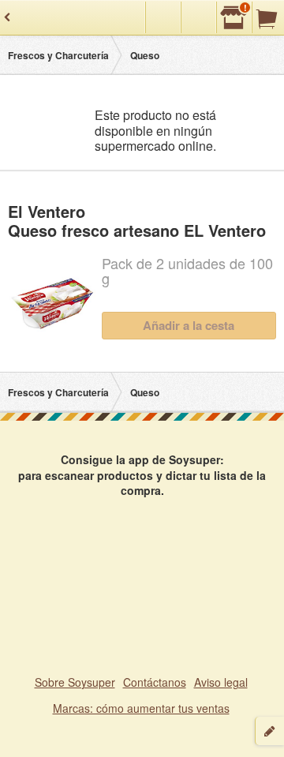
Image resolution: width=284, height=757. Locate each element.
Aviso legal (221, 682)
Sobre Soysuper (75, 682)
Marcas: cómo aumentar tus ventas (141, 708)
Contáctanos (154, 682)
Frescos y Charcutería (58, 55)
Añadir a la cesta (188, 325)
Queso (144, 55)
